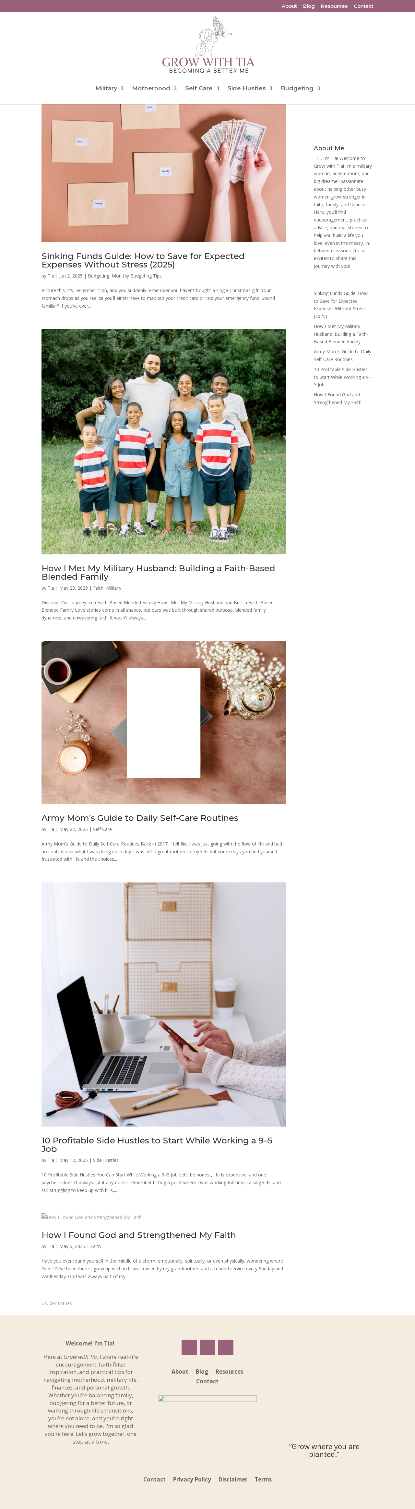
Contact (364, 6)
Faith (98, 588)
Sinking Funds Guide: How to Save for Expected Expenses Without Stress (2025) (143, 260)
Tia (51, 276)
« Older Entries (57, 1303)
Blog (309, 6)
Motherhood (151, 89)
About (289, 6)
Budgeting (297, 89)
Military (106, 89)
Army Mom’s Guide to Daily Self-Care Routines (140, 818)
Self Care (199, 89)
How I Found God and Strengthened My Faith (139, 1235)
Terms (263, 1480)
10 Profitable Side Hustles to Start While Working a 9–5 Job (157, 1144)
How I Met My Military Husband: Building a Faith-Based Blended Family (158, 572)
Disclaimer (232, 1480)
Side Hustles (247, 89)
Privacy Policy (192, 1480)
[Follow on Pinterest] (225, 1347)
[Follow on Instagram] (207, 1347)
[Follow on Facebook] (189, 1347)
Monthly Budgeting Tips (137, 276)
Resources (334, 6)
